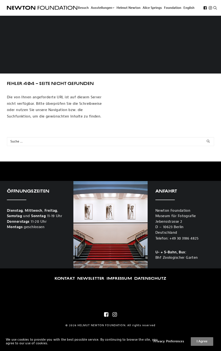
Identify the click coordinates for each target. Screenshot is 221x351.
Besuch (83, 8)
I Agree (202, 341)
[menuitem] (83, 8)
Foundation (172, 8)
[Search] (110, 141)
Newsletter (91, 278)
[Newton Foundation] (42, 8)
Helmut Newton (128, 8)
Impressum (119, 278)
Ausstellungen (101, 8)
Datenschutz (150, 278)
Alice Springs (152, 8)
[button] (205, 8)
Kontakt (65, 278)
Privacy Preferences (168, 341)
